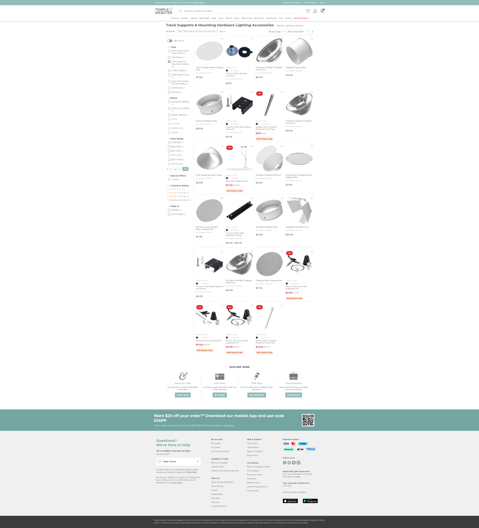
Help (322, 3)
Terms (193, 477)
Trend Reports (217, 486)
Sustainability (217, 494)
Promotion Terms (254, 475)
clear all (222, 31)
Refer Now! (199, 2)
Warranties (251, 479)
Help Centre (252, 443)
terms (231, 425)
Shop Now (182, 395)
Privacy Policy (176, 482)
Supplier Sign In (218, 467)
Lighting (280, 25)
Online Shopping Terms (257, 487)
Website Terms (253, 483)
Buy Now (220, 395)
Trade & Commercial (291, 3)
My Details (215, 443)
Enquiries (215, 502)
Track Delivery (310, 3)
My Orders (215, 447)
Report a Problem (255, 451)
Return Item (252, 455)
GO (185, 169)
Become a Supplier (219, 463)
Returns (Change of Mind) (258, 467)
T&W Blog (215, 498)
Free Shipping (253, 471)
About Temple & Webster (222, 482)
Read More (293, 395)
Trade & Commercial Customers (225, 471)
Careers (214, 490)
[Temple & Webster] (164, 11)
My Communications (220, 451)
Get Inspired (256, 395)
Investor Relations (219, 506)
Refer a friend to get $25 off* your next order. (179, 2)
